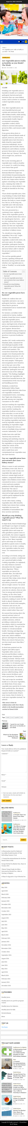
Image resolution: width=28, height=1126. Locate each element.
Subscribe (26, 41)
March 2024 (5, 975)
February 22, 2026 (19, 820)
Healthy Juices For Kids (8, 1009)
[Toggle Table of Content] (22, 271)
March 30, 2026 (18, 1079)
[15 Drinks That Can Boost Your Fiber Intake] (7, 816)
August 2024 (5, 958)
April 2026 (5, 891)
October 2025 (5, 911)
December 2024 (6, 945)
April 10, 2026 (18, 1068)
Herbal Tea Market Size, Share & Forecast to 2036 (19, 1112)
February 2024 (6, 979)
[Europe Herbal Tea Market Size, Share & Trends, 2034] (7, 1076)
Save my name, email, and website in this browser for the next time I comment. (14, 795)
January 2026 (5, 901)
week (21, 717)
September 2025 (6, 914)
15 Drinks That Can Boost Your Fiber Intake (19, 816)
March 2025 (5, 935)
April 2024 (5, 972)
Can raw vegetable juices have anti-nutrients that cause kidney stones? (14, 280)
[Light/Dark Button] (19, 41)
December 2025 (6, 904)
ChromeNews (23, 1122)
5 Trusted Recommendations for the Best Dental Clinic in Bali (19, 1064)
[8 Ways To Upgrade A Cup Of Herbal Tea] (7, 1100)
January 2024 (5, 982)
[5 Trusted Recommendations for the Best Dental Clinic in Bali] (7, 1063)
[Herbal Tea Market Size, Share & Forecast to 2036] (7, 1112)
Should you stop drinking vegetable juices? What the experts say (12, 286)
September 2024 (6, 955)
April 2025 (5, 931)
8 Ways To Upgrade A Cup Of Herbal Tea (14, 876)
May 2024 (4, 969)
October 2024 (5, 952)
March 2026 (5, 894)
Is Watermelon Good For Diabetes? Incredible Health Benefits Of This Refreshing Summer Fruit (12, 853)
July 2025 (4, 921)
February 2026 (6, 897)
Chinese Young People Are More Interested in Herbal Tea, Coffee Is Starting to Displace (12, 871)
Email (4, 781)
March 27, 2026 (18, 1116)
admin (4, 68)
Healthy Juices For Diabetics (10, 1006)
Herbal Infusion (6, 1013)
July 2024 (4, 962)
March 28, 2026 (18, 1104)
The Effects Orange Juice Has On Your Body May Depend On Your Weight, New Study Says (19, 829)
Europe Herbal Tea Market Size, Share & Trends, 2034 (19, 1076)
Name (4, 775)
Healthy (7, 717)
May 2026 (4, 887)
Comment (5, 753)
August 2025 (5, 918)
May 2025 (4, 928)
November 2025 (6, 908)
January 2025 (5, 941)
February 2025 (6, 938)
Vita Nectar (5, 1027)
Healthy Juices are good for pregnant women (13, 1002)
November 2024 (6, 948)
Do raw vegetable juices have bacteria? (13, 275)
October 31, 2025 (12, 68)
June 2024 (4, 965)
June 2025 (4, 925)
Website (4, 787)
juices (12, 717)
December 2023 (6, 985)
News (3, 1016)
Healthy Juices (6, 57)
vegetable (17, 717)
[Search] (23, 41)
